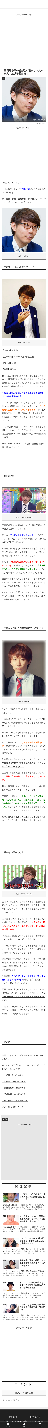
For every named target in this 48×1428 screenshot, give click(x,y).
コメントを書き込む (24, 1393)
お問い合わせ (35, 1417)
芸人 (6, 1119)
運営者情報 (13, 1417)
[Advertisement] (24, 41)
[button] (43, 759)
